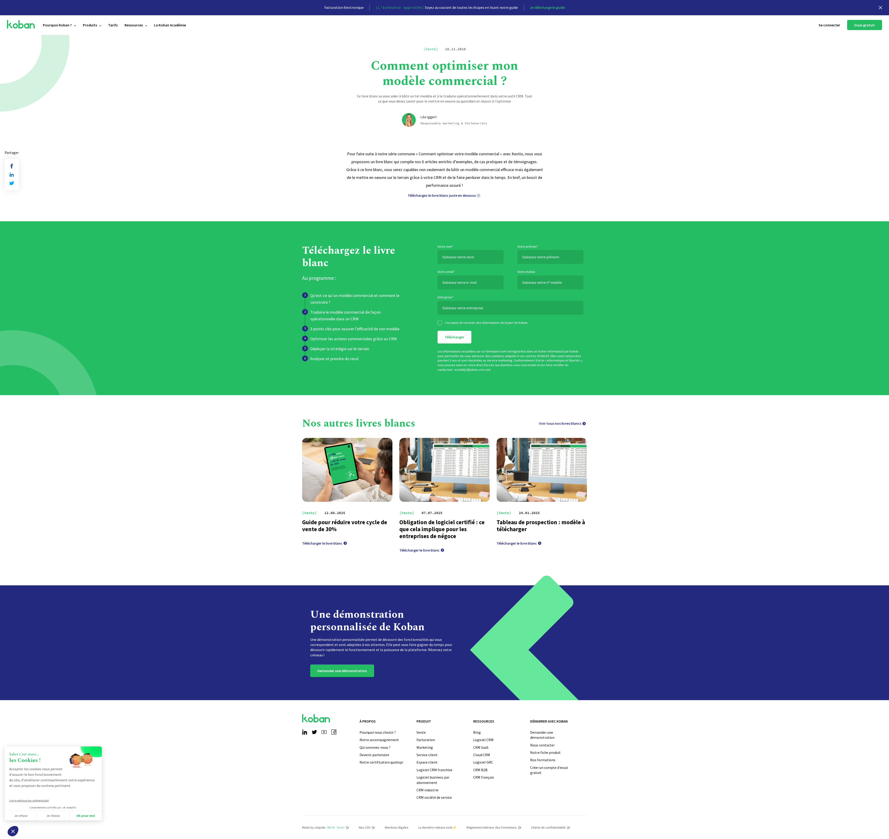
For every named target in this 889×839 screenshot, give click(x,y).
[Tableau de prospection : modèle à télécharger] (542, 470)
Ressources (134, 25)
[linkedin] (11, 174)
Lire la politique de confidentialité (29, 800)
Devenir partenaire (374, 754)
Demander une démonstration (342, 670)
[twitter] (11, 183)
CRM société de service (434, 797)
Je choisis (53, 816)
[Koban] (21, 24)
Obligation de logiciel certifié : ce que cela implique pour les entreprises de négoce (442, 529)
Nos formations (542, 760)
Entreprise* (446, 297)
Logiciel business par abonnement (432, 780)
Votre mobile (526, 272)
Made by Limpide (323, 827)
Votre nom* (445, 246)
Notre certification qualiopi (381, 762)
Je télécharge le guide (547, 7)
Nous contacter (542, 745)
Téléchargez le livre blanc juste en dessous (442, 195)
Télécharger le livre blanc (322, 543)
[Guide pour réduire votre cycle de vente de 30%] (347, 470)
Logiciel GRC (483, 762)
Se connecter (829, 25)
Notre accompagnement (379, 739)
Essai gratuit (864, 25)
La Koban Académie (170, 25)
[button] (13, 831)
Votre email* (446, 272)
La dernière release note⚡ (437, 827)
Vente (421, 732)
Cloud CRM (481, 754)
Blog (477, 732)
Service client (427, 754)
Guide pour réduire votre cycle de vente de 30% (344, 525)
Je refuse (21, 816)
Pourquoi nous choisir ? (378, 732)
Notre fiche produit (545, 752)
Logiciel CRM (483, 739)
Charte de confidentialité (548, 827)
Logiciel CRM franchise (434, 769)
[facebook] (11, 166)
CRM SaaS (480, 747)
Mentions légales (396, 827)
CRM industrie (427, 790)
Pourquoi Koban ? (57, 25)
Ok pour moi (85, 816)
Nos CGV (364, 827)
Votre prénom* (527, 246)
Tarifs (113, 25)
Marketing (424, 747)
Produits (90, 25)
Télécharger (454, 337)
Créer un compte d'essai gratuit (549, 770)
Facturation (425, 739)
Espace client (427, 762)
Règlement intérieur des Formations (491, 827)
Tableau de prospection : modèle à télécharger (541, 525)
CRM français (483, 777)
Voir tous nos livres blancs (560, 423)
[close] (880, 8)
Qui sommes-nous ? (375, 747)
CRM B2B (480, 769)
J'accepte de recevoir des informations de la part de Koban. (486, 323)
